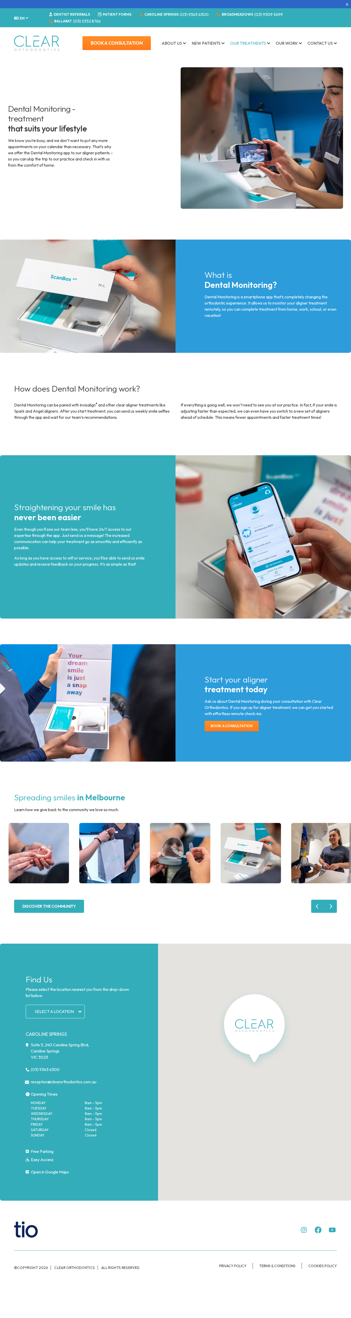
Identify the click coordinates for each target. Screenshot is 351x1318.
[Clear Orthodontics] (36, 43)
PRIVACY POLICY (232, 1266)
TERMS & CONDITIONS (277, 1266)
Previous (317, 906)
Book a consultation (232, 726)
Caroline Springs (161, 14)
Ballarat (63, 21)
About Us (172, 43)
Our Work (287, 43)
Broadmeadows (237, 14)
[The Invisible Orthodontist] (32, 1229)
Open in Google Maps (50, 1171)
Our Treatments (248, 43)
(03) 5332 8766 (87, 21)
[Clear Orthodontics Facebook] (318, 1230)
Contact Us (320, 43)
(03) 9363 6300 (194, 14)
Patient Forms (116, 14)
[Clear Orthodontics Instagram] (303, 1230)
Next (330, 906)
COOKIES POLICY (322, 1266)
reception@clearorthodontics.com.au (63, 1081)
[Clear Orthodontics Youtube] (332, 1230)
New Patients (206, 43)
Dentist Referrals (71, 14)
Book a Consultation (117, 43)
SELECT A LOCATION (54, 1011)
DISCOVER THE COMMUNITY (49, 906)
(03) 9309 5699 (268, 14)
